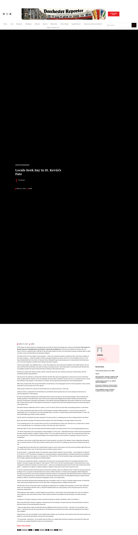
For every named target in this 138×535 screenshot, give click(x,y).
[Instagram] (7, 14)
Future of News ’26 (53, 27)
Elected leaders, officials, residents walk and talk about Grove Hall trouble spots (106, 377)
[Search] (134, 25)
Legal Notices (76, 24)
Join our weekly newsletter (93, 24)
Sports (45, 24)
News (5, 24)
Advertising (64, 24)
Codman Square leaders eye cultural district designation (105, 381)
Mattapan (28, 24)
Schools (37, 24)
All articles (102, 359)
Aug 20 (97, 373)
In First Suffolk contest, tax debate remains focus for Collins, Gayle (105, 390)
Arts (11, 24)
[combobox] (119, 25)
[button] (22, 530)
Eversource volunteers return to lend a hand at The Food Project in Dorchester (106, 385)
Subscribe (54, 24)
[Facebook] (3, 14)
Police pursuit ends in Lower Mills (104, 370)
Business (19, 24)
